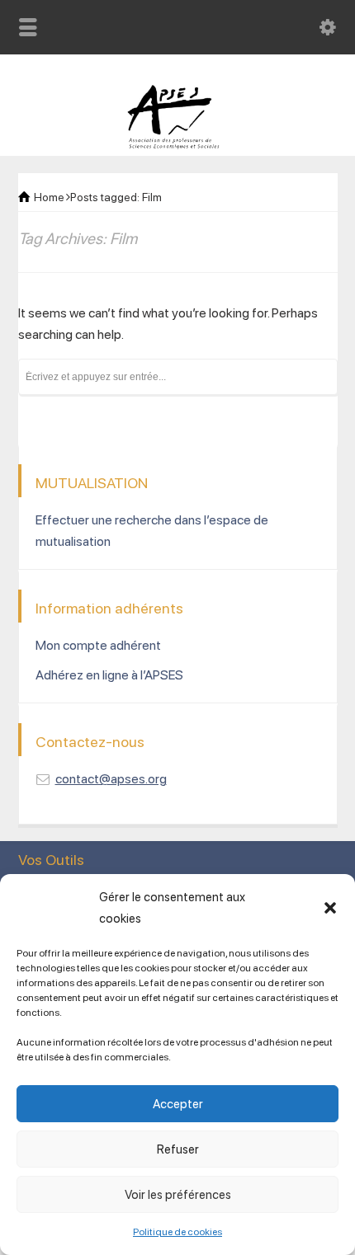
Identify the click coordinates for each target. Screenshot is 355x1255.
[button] (330, 908)
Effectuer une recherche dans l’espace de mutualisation (152, 530)
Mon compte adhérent (98, 645)
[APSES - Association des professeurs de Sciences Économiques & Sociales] (178, 145)
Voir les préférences (178, 1194)
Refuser (178, 1149)
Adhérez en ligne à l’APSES (109, 675)
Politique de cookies (177, 1232)
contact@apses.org (111, 779)
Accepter (178, 1104)
